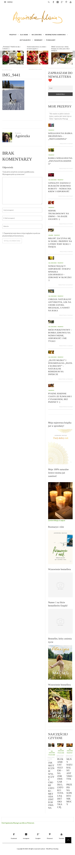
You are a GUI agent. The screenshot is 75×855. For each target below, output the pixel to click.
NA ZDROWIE (53, 180)
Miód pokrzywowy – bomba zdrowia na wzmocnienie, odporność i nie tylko (60, 335)
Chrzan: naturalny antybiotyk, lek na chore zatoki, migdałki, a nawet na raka (59, 305)
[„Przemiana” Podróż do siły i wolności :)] (13, 57)
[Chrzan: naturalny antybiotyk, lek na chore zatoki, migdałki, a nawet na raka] (51, 291)
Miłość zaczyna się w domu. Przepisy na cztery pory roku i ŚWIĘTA (60, 49)
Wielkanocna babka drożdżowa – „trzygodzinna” (60, 136)
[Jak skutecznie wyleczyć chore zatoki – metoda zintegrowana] (51, 745)
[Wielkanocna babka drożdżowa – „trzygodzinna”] (51, 125)
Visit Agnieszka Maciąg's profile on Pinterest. (17, 823)
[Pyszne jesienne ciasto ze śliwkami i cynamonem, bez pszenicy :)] (51, 385)
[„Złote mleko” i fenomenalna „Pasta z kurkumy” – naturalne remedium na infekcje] (51, 352)
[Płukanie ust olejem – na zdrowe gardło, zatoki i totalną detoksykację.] (60, 745)
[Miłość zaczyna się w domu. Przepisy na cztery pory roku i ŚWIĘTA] (62, 58)
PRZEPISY (51, 130)
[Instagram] (57, 2)
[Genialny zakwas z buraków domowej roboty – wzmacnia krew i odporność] (51, 175)
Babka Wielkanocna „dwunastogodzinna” (60, 161)
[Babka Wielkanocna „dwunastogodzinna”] (51, 150)
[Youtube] (70, 2)
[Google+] (62, 2)
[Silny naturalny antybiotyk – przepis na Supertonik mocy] (69, 745)
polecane (52, 754)
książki (51, 235)
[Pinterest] (66, 2)
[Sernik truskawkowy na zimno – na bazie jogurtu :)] (37, 57)
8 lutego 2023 (7, 70)
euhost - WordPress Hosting (49, 849)
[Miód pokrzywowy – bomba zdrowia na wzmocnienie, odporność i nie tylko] (51, 321)
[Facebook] (53, 2)
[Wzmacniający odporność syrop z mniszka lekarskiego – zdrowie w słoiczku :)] (51, 258)
